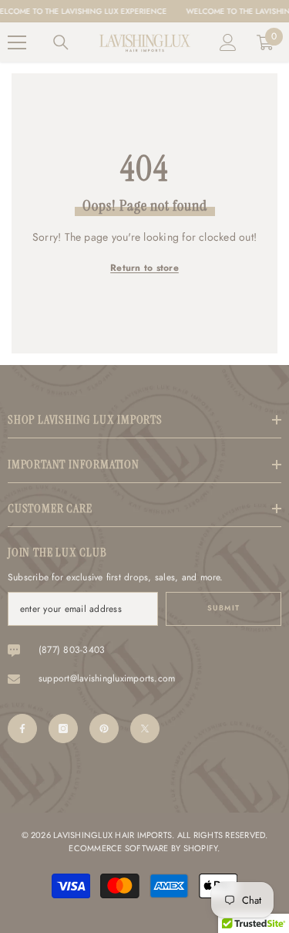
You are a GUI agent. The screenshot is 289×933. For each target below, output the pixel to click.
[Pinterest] (104, 728)
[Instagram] (63, 728)
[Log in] (228, 42)
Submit (223, 608)
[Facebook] (22, 728)
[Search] (61, 42)
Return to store (144, 268)
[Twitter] (145, 728)
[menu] (17, 42)
